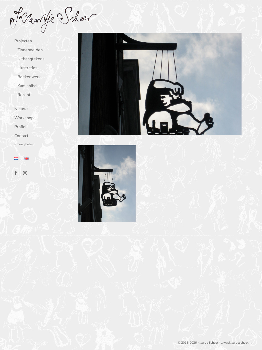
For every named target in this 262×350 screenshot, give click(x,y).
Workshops (25, 118)
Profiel (20, 127)
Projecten (23, 41)
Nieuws (21, 109)
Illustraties (27, 68)
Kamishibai (27, 86)
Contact (21, 136)
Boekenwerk (29, 77)
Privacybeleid (24, 145)
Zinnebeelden (30, 50)
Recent (23, 95)
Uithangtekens (31, 59)
